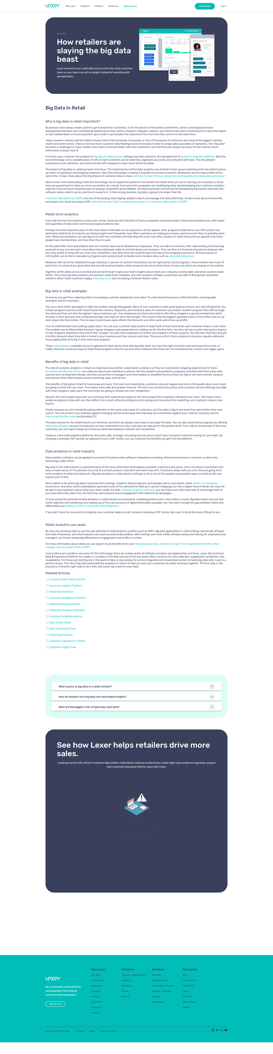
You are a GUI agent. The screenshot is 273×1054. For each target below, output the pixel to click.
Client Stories (189, 980)
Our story (96, 975)
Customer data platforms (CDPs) (65, 198)
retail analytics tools (146, 543)
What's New (188, 985)
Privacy (80, 1031)
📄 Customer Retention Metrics (64, 616)
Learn (185, 991)
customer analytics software (197, 156)
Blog (185, 975)
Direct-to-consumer (205, 483)
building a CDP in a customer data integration (92, 506)
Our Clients (96, 1002)
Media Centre (189, 1002)
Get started (204, 6)
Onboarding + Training (163, 985)
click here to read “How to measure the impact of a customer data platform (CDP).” (139, 201)
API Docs (187, 996)
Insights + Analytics (162, 991)
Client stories (130, 6)
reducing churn (102, 278)
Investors (96, 991)
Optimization (158, 1002)
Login (223, 6)
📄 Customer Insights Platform (64, 585)
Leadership (96, 985)
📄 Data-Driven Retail (58, 622)
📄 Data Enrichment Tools (61, 628)
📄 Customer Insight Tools (61, 647)
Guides (186, 1007)
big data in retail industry (108, 156)
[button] (71, 6)
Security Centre (108, 1031)
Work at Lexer (55, 1004)
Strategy (156, 996)
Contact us (96, 1007)
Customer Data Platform (134, 975)
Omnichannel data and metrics (64, 371)
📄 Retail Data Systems (59, 634)
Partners (95, 996)
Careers (95, 1012)
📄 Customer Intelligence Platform (66, 597)
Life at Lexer (97, 980)
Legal (92, 1031)
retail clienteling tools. (182, 256)
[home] (53, 6)
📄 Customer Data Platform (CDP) (65, 579)
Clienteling (127, 985)
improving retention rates (61, 416)
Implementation (160, 980)
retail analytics (61, 345)
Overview (156, 975)
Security (126, 996)
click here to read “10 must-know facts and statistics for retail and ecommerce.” (179, 176)
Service (125, 991)
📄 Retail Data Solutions (60, 591)
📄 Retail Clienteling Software (63, 604)
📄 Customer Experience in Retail (65, 641)
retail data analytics (57, 425)
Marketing (127, 980)
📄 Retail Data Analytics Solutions (65, 610)
